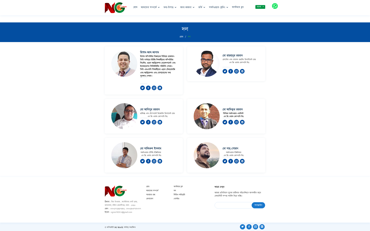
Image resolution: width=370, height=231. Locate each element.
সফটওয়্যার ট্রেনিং (217, 7)
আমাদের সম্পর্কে (149, 7)
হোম (135, 7)
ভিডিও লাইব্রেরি (179, 195)
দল (175, 191)
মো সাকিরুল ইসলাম (150, 149)
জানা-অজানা (186, 7)
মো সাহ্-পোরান (230, 149)
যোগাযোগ (149, 199)
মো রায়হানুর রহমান (233, 56)
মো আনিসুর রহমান (150, 110)
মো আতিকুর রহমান (233, 110)
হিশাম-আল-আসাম (149, 52)
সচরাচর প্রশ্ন (150, 195)
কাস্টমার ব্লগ (238, 7)
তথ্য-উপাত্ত (168, 7)
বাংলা (259, 7)
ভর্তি (200, 7)
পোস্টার (176, 199)
